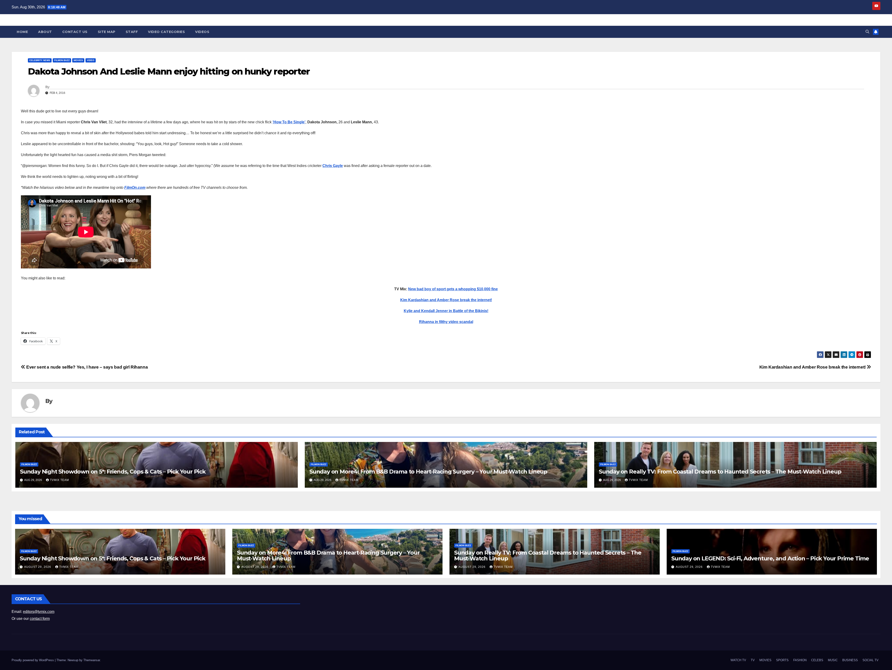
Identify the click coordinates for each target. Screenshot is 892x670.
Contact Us (75, 32)
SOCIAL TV (870, 660)
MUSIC (833, 660)
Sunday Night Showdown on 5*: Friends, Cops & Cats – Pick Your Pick (113, 471)
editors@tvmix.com (38, 612)
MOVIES (78, 60)
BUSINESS (850, 660)
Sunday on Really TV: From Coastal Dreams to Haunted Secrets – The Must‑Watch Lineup (720, 471)
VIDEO (90, 60)
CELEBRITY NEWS (39, 60)
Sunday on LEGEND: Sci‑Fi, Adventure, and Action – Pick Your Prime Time (770, 558)
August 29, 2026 (38, 567)
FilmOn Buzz (62, 60)
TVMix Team (59, 480)
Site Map (106, 32)
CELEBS (817, 660)
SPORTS (782, 660)
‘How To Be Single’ (288, 122)
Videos (202, 32)
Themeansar (91, 660)
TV (753, 660)
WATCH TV (738, 660)
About (45, 32)
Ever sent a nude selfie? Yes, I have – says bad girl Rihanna (86, 367)
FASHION (800, 660)
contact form (40, 619)
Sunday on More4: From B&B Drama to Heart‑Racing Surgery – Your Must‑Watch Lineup (428, 471)
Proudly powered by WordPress (33, 660)
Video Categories (166, 32)
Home (22, 32)
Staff (132, 32)
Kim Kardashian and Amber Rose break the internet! (446, 300)
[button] (867, 32)
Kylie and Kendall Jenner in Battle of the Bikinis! (446, 311)
